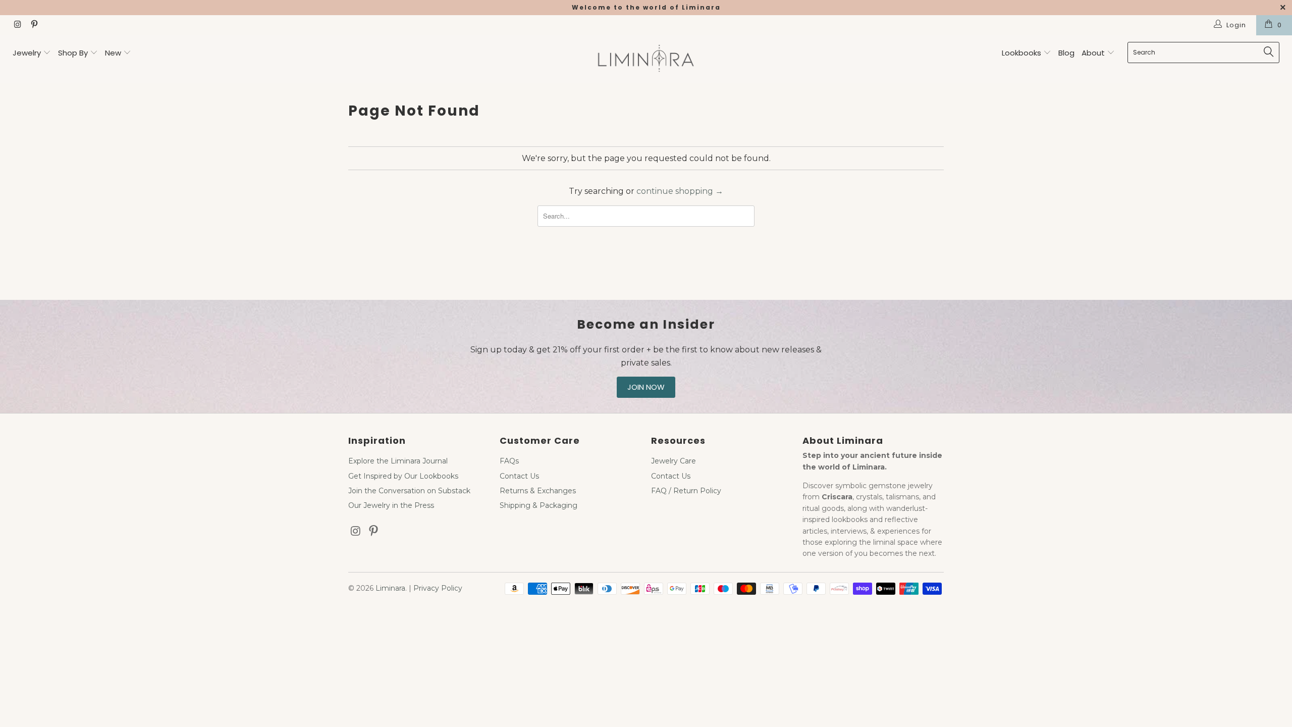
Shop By (73, 52)
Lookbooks (1022, 52)
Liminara (390, 588)
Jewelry (27, 52)
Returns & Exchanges (538, 490)
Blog (1066, 52)
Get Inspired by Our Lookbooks (403, 476)
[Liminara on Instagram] (17, 25)
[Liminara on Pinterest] (33, 25)
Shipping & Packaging (538, 505)
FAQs (509, 460)
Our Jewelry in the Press (391, 505)
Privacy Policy (437, 588)
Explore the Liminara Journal (398, 460)
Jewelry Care (673, 460)
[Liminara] (646, 59)
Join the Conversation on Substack (409, 490)
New (113, 52)
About (1094, 52)
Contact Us (519, 476)
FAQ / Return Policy (686, 490)
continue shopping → (679, 191)
